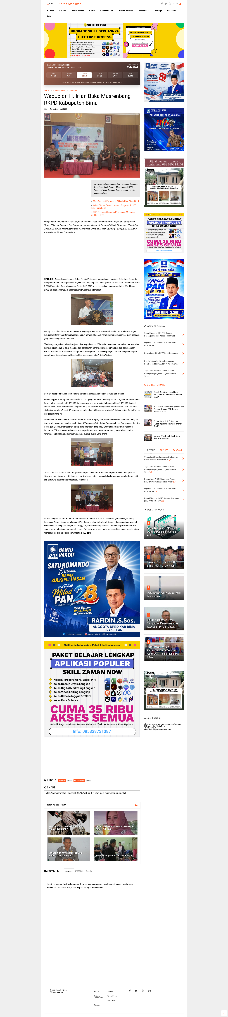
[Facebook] (162, 4)
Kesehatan (171, 11)
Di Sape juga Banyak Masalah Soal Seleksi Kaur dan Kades (65, 854)
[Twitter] (166, 4)
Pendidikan (144, 11)
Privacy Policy (111, 996)
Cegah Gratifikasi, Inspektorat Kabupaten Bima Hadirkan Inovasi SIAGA (168, 394)
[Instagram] (149, 990)
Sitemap (97, 1005)
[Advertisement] (64, 196)
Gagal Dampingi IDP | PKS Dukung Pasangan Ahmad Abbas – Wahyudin (162, 532)
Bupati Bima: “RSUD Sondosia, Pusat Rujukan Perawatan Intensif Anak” (168, 423)
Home (51, 11)
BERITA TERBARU (155, 385)
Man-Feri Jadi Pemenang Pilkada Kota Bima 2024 (116, 201)
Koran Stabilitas (70, 4)
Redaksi (109, 991)
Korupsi (62, 11)
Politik (92, 11)
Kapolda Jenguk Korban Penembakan (114, 855)
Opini (49, 16)
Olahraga (158, 11)
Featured (73, 90)
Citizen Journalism (98, 997)
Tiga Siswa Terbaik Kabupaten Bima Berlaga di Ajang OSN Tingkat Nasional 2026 (169, 409)
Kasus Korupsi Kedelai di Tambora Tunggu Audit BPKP (66, 827)
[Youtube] (170, 4)
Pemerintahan (78, 11)
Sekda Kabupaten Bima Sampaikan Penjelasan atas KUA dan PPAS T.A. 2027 (162, 623)
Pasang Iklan (111, 1000)
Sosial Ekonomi (107, 11)
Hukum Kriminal (126, 11)
